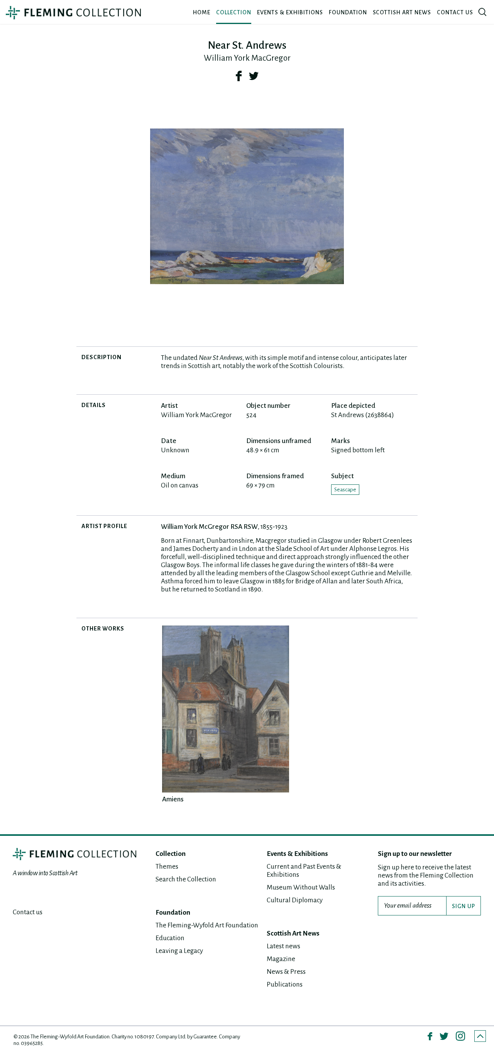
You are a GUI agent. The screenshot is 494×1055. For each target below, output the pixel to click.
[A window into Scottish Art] (73, 12)
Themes (167, 866)
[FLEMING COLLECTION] (74, 854)
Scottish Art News (402, 12)
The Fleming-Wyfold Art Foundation (207, 925)
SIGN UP (463, 906)
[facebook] (239, 76)
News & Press (286, 971)
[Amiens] (225, 709)
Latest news (283, 946)
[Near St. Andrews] (247, 206)
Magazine (281, 959)
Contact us (455, 12)
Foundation (348, 12)
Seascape (345, 490)
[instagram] (460, 1036)
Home (201, 12)
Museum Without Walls (301, 887)
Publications (285, 984)
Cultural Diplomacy (295, 900)
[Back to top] (480, 1036)
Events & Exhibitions (290, 12)
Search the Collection (186, 879)
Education (170, 938)
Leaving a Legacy (179, 950)
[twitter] (254, 76)
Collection (233, 12)
